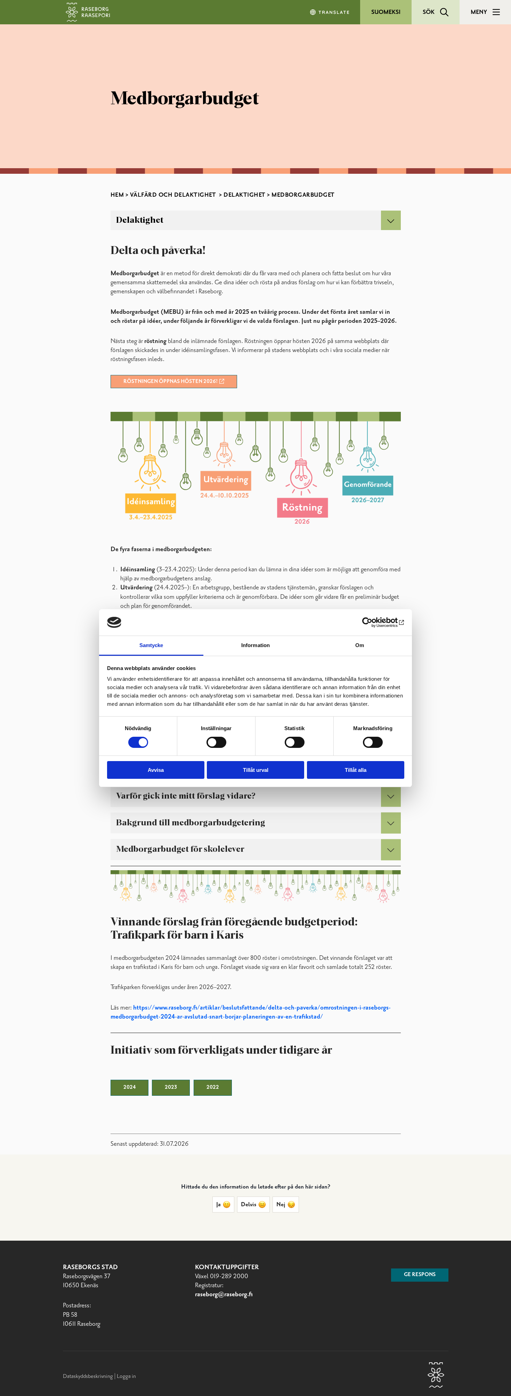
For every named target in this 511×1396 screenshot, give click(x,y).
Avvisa (156, 770)
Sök (429, 12)
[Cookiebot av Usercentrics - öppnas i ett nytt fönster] (373, 622)
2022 (212, 1087)
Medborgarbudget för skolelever (180, 849)
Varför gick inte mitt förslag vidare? (186, 796)
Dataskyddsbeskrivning (88, 1376)
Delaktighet (245, 194)
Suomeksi (385, 12)
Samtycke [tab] (151, 645)
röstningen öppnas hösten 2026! (170, 381)
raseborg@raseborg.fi (224, 1294)
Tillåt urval (255, 770)
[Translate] (330, 12)
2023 (171, 1087)
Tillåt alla (355, 770)
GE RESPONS (420, 1275)
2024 (129, 1087)
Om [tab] (359, 645)
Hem (117, 194)
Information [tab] (255, 645)
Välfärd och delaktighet (174, 194)
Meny (479, 12)
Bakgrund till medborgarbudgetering (190, 823)
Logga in (126, 1376)
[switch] (216, 742)
